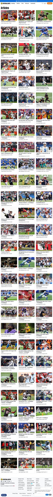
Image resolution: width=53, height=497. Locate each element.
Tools (22, 3)
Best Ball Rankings (30, 485)
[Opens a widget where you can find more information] (4, 495)
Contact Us (29, 493)
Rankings (13, 3)
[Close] (51, 488)
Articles (18, 3)
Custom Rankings (21, 485)
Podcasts (27, 3)
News (37, 482)
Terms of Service (22, 493)
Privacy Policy (15, 493)
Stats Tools (29, 490)
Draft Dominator (21, 482)
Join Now (49, 3)
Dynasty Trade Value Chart (31, 483)
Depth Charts (29, 486)
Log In (45, 3)
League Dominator (21, 484)
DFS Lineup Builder (30, 480)
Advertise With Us (48, 480)
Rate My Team (21, 489)
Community (32, 3)
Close (50, 494)
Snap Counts (29, 488)
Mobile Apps (47, 484)
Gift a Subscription (48, 485)
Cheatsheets (20, 487)
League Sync (20, 480)
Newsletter (38, 485)
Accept (47, 494)
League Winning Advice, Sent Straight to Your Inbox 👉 (27, 1)
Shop (46, 482)
